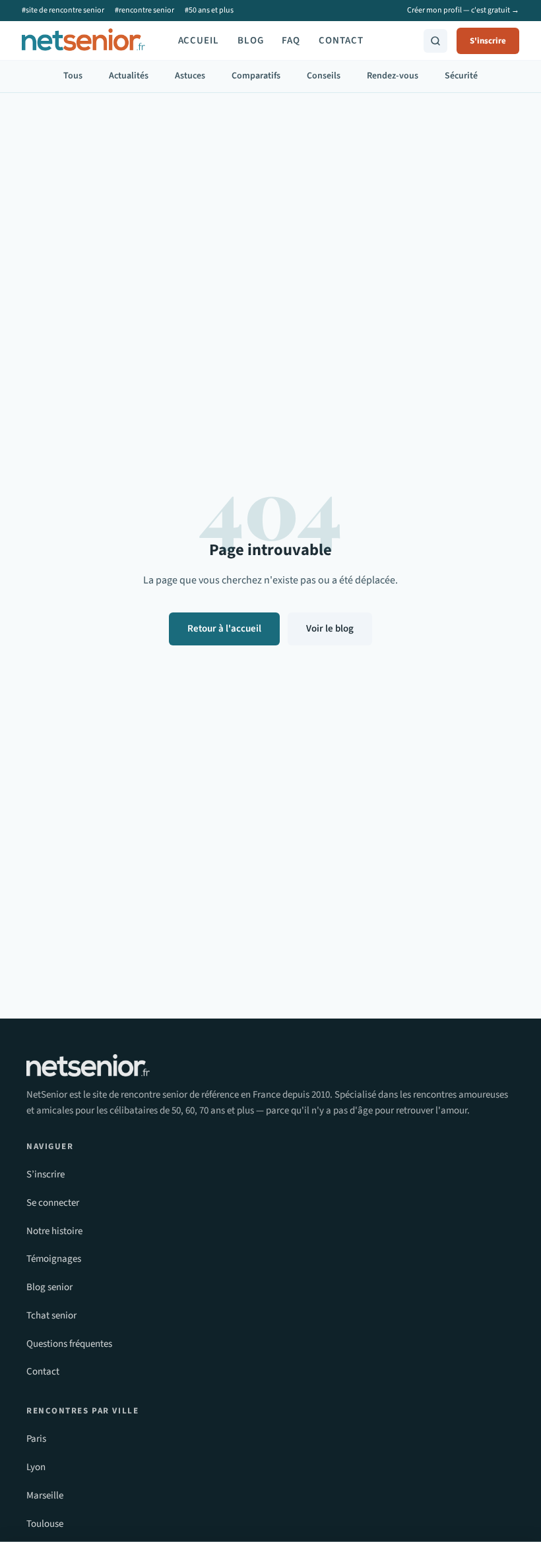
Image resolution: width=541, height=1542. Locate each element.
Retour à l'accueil (224, 629)
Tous (72, 75)
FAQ (291, 40)
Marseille (44, 1495)
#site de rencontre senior (63, 10)
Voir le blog (330, 629)
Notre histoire (54, 1231)
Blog (251, 40)
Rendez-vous (392, 75)
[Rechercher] (435, 41)
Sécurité (461, 75)
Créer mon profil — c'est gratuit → (463, 10)
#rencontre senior (144, 10)
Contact (341, 40)
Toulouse (44, 1524)
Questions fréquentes (69, 1344)
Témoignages (53, 1259)
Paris (36, 1439)
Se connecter (52, 1203)
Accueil (198, 40)
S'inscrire (488, 41)
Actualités (128, 75)
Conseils (323, 75)
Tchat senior (51, 1315)
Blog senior (49, 1287)
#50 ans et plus (209, 10)
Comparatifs (256, 75)
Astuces (190, 75)
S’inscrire (45, 1174)
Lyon (36, 1467)
